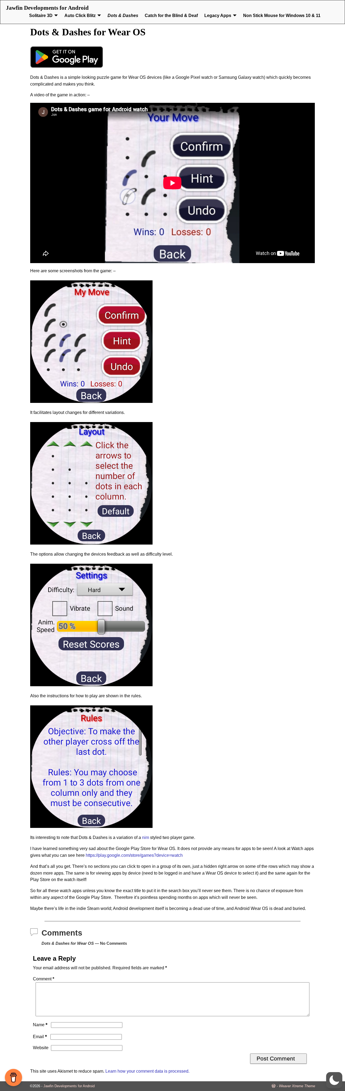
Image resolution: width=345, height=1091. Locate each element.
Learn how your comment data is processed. (147, 1071)
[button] (334, 1080)
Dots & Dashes (123, 15)
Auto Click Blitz (80, 15)
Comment (43, 979)
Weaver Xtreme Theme (297, 1086)
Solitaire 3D (41, 15)
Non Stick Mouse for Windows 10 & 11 (281, 15)
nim (145, 837)
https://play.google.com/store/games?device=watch (134, 855)
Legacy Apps (217, 15)
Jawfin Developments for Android (47, 8)
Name (40, 1024)
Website (41, 1047)
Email (40, 1036)
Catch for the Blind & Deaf (171, 15)
